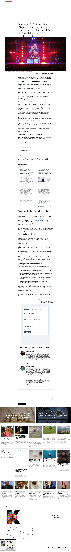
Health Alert (32, 347)
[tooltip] (41, 73)
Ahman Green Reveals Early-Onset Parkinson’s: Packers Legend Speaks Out (49, 436)
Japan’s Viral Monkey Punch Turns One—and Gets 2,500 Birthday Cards (34, 460)
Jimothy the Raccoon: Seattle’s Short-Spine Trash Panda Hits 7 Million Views (35, 439)
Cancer (20, 347)
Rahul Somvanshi (27, 35)
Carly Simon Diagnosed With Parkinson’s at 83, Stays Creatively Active (21, 470)
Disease (25, 347)
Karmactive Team (19, 548)
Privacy (53, 513)
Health (25, 22)
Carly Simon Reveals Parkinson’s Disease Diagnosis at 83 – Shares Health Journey (7, 451)
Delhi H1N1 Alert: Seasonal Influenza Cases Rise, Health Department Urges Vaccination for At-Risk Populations (10, 544)
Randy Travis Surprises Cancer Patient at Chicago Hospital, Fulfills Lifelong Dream (20, 437)
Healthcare (46, 347)
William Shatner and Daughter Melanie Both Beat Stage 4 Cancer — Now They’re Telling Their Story (7, 492)
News (29, 22)
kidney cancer (46, 101)
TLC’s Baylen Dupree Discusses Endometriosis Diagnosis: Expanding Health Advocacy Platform (7, 440)
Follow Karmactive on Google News (35, 299)
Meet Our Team (55, 515)
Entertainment (21, 22)
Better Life (44, 246)
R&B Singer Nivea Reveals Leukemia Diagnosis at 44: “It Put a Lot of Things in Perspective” (63, 465)
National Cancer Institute (45, 275)
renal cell (20, 85)
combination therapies (37, 220)
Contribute (54, 510)
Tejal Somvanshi (36, 35)
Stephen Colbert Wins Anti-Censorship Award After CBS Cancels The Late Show (63, 436)
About (53, 506)
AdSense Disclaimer (55, 517)
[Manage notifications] (68, 550)
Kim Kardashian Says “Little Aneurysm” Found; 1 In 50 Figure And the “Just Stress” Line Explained (63, 492)
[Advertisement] (35, 12)
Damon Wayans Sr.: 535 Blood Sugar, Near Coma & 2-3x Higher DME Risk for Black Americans (21, 492)
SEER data (37, 109)
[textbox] (20, 533)
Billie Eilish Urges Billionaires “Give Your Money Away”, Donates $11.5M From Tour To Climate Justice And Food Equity (49, 492)
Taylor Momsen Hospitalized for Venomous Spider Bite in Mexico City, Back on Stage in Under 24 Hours (35, 492)
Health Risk (39, 347)
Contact (53, 511)
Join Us (53, 508)
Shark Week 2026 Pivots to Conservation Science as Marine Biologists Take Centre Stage (49, 460)
